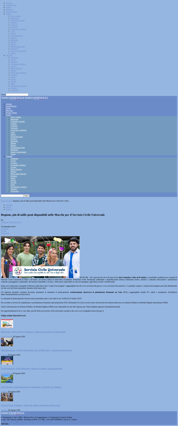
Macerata (9, 9)
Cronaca (14, 62)
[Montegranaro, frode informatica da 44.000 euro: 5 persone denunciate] (7, 346)
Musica (13, 44)
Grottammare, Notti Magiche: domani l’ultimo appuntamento (31, 368)
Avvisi (13, 60)
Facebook (13, 424)
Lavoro (13, 66)
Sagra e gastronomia (18, 51)
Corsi (13, 31)
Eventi (8, 14)
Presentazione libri (18, 47)
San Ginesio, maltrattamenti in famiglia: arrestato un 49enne (31, 387)
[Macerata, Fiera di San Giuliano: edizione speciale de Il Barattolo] (7, 327)
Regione (14, 75)
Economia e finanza (18, 64)
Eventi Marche (6, 337)
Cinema (14, 23)
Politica (13, 71)
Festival (14, 38)
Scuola (13, 79)
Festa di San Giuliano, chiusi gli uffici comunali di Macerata (30, 405)
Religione (14, 49)
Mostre (13, 42)
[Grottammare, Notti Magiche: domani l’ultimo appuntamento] (7, 364)
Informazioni (38, 422)
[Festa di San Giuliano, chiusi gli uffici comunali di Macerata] (7, 401)
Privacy (47, 422)
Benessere (14, 18)
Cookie (54, 422)
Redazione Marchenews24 (11, 222)
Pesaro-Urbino (11, 12)
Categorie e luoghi (18, 20)
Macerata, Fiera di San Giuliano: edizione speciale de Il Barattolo (33, 332)
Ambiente (14, 58)
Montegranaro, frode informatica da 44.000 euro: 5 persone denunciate (36, 350)
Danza (13, 33)
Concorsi (14, 27)
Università (15, 90)
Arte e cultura (16, 16)
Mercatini (14, 40)
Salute (13, 77)
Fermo (8, 7)
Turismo (14, 88)
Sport (13, 84)
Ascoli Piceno (11, 5)
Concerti (14, 25)
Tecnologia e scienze (19, 86)
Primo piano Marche (18, 73)
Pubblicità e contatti (8, 422)
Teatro (13, 53)
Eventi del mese (17, 36)
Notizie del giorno (24, 422)
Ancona (9, 3)
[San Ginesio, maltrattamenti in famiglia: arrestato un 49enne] (7, 382)
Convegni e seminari (18, 29)
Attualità (9, 55)
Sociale (13, 82)
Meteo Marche (16, 68)
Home (3, 201)
